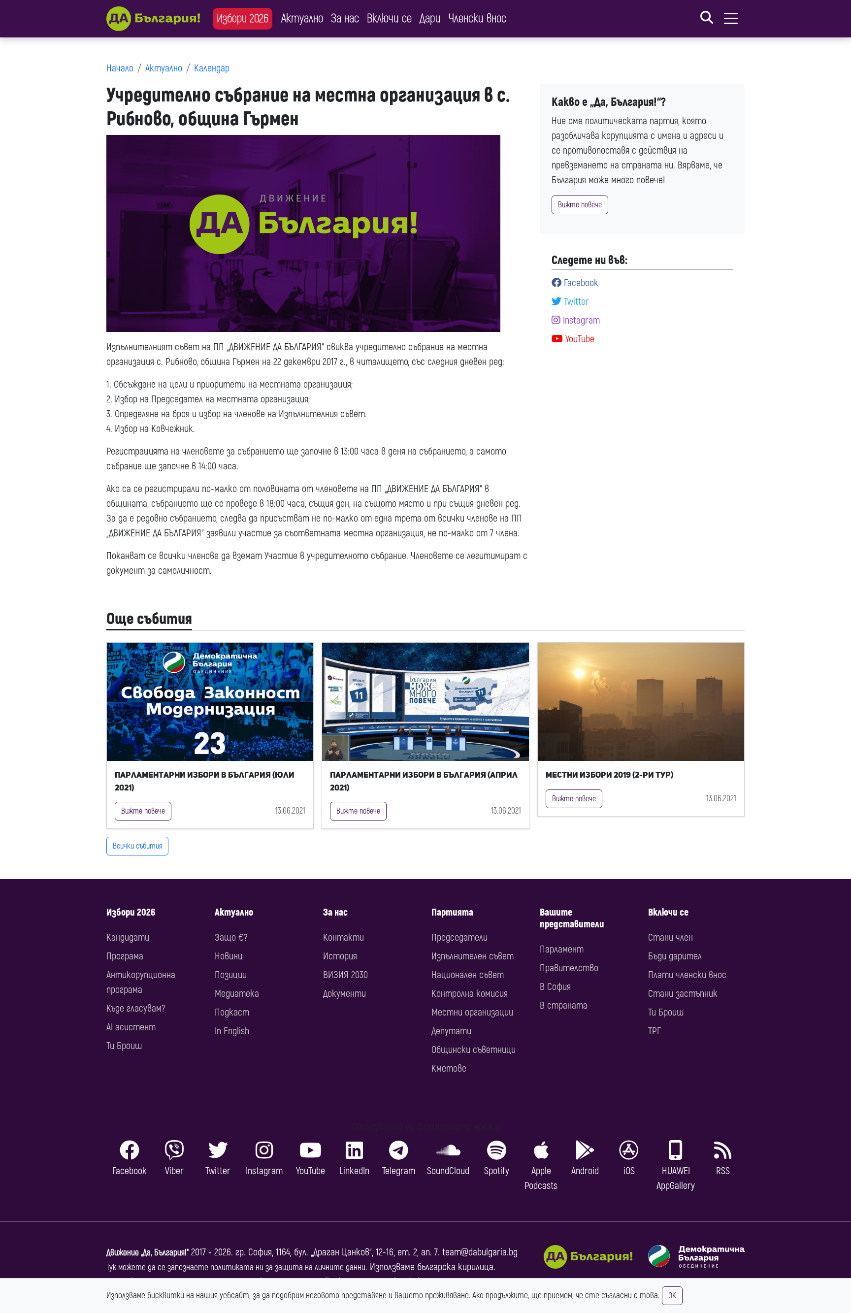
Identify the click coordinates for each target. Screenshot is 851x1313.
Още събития (149, 619)
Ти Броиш (124, 1046)
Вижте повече (580, 205)
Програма (124, 956)
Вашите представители (572, 918)
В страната (564, 1005)
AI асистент (131, 1027)
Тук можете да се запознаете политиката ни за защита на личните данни (235, 1267)
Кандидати (127, 937)
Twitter (575, 301)
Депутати (451, 1031)
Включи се (389, 18)
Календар (211, 68)
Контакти (343, 937)
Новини (228, 956)
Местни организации (472, 1012)
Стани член (670, 937)
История (340, 956)
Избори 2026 (242, 18)
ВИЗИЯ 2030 (345, 975)
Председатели (459, 937)
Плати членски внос (687, 975)
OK (672, 1296)
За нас (345, 18)
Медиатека (237, 993)
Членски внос (477, 18)
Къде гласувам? (135, 1008)
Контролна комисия (469, 993)
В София (555, 987)
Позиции (231, 975)
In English (232, 1031)
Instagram (580, 320)
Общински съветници (473, 1050)
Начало (119, 68)
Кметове (448, 1068)
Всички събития (137, 846)
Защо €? (231, 937)
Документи (344, 993)
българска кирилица (455, 1267)
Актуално (302, 18)
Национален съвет (467, 975)
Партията (452, 912)
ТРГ (654, 1031)
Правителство (569, 968)
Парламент (562, 949)
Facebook (579, 283)
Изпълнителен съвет (472, 956)
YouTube (578, 339)
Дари (430, 18)
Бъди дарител (675, 956)
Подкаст (232, 1012)
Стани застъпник (683, 993)
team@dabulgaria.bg (480, 1252)
